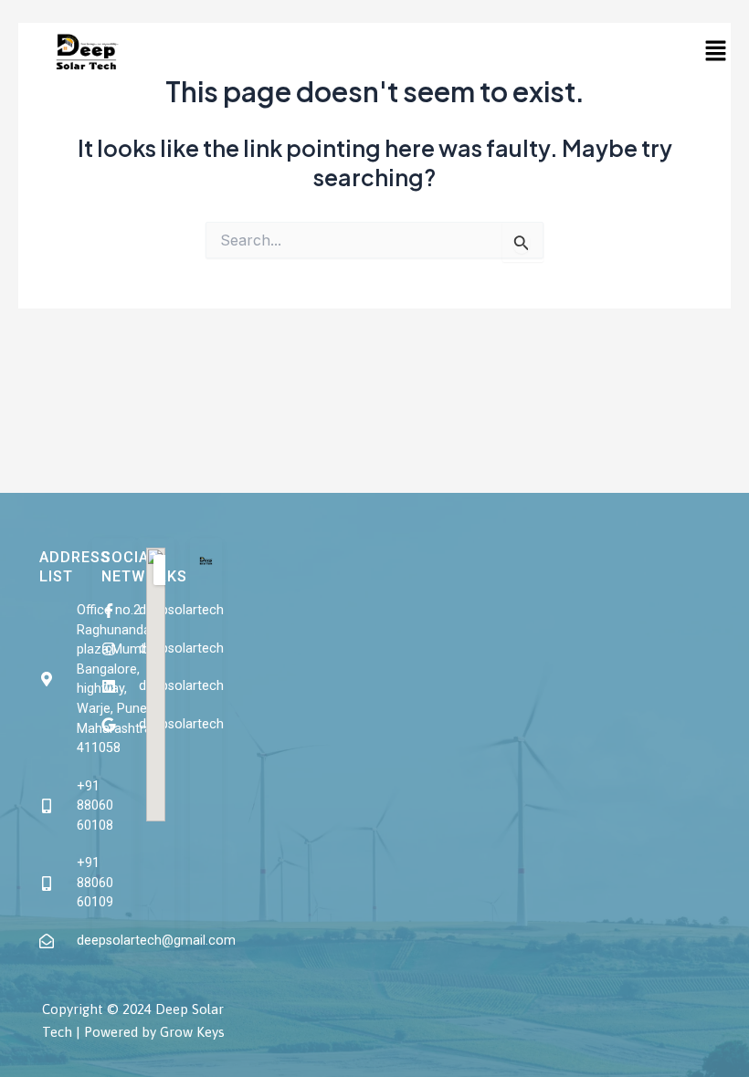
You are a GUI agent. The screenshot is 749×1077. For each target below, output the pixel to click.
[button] (715, 51)
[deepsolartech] (115, 611)
